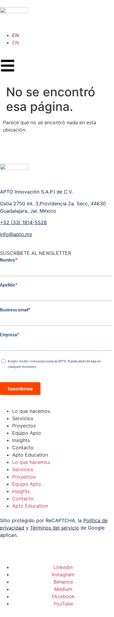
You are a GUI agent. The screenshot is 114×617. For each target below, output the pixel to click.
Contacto (23, 447)
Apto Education (30, 455)
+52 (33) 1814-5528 (23, 222)
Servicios (22, 418)
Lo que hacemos (31, 411)
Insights (21, 440)
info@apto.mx (16, 234)
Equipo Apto (26, 433)
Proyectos (24, 426)
